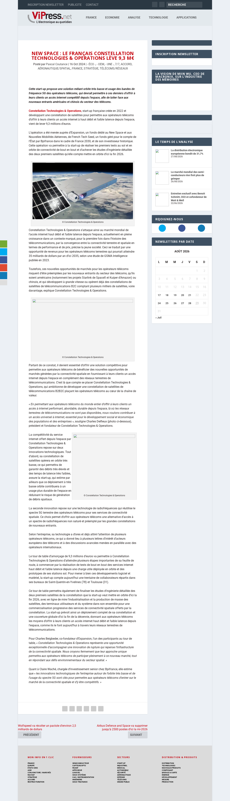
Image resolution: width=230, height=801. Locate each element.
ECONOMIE (112, 17)
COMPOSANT (167, 770)
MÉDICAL (121, 768)
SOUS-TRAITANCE (80, 782)
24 (159, 303)
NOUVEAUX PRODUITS (171, 768)
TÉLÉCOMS (121, 780)
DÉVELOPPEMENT (169, 777)
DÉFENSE (121, 777)
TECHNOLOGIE (158, 17)
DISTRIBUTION (168, 763)
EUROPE (31, 766)
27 (182, 303)
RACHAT (31, 775)
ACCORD (126, 64)
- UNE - (109, 64)
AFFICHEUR (77, 770)
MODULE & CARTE (169, 773)
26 (175, 303)
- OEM (100, 64)
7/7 (117, 64)
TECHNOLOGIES (168, 766)
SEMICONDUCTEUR (80, 763)
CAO (74, 777)
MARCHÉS (46, 773)
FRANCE (91, 17)
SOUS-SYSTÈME (79, 775)
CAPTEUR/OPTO (79, 766)
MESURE (165, 780)
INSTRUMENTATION (85, 777)
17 (159, 295)
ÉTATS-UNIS (33, 768)
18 (166, 295)
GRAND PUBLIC (123, 782)
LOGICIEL (76, 773)
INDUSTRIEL (122, 766)
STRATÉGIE (91, 68)
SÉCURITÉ (121, 773)
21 (189, 295)
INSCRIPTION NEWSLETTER (46, 4)
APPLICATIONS (186, 17)
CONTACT (92, 4)
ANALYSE (134, 17)
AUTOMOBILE (122, 770)
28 (189, 303)
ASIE (30, 770)
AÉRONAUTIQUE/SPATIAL (54, 68)
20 (182, 295)
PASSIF (75, 768)
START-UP (121, 763)
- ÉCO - (91, 64)
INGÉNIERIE (77, 780)
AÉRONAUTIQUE (124, 775)
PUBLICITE (75, 4)
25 (166, 303)
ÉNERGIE (165, 775)
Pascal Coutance (56, 64)
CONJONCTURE (34, 773)
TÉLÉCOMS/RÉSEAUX (114, 68)
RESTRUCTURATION (36, 782)
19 (175, 295)
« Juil (158, 317)
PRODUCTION (167, 782)
